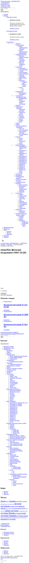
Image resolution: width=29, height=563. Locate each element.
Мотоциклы (7, 228)
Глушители (19, 174)
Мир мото (9, 234)
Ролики (21, 120)
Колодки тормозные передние (22, 60)
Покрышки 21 (23, 163)
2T (23, 88)
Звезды (21, 119)
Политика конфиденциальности (9, 557)
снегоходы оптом (8, 517)
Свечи (21, 87)
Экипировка (22, 208)
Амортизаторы (20, 45)
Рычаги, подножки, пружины (14, 368)
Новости (9, 231)
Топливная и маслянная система (21, 96)
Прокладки (19, 209)
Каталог (6, 15)
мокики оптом (14, 506)
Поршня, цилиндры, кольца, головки (21, 214)
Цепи (20, 121)
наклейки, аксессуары (22, 198)
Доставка (6, 541)
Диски (17, 123)
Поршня (21, 216)
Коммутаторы (22, 77)
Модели (9, 232)
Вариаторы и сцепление (19, 107)
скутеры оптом (22, 516)
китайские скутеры (21, 501)
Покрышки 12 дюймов (23, 151)
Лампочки (22, 80)
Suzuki (7, 501)
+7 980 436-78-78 (5, 2)
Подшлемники (23, 202)
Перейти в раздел (14, 28)
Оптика (18, 105)
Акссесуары (19, 193)
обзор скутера (11, 510)
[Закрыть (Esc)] (1, 560)
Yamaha (12, 501)
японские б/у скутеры (8, 519)
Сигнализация (23, 204)
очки (20, 200)
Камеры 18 (22, 168)
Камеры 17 (22, 167)
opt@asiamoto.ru (5, 4)
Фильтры (18, 183)
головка (21, 217)
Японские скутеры (12, 17)
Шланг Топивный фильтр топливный (22, 102)
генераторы (22, 68)
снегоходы (3, 517)
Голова (21, 138)
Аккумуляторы (23, 72)
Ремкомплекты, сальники (20, 177)
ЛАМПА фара (24, 82)
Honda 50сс (25, 222)
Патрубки (21, 191)
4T (23, 90)
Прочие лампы (24, 85)
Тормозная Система (21, 54)
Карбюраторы (23, 98)
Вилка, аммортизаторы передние (23, 48)
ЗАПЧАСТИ (10, 42)
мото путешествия (8, 508)
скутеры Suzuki (20, 513)
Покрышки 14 (23, 156)
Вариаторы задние (22, 112)
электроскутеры (24, 517)
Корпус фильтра (23, 184)
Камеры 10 (22, 164)
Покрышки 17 (23, 158)
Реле (20, 79)
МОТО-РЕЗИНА (20, 145)
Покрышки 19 (23, 161)
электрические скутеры (16, 517)
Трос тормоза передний (22, 132)
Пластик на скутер (22, 141)
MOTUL (18, 43)
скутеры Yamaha (8, 515)
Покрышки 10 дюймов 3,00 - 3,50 (23, 148)
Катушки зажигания (22, 75)
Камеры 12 (22, 165)
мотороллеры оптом (19, 508)
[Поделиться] (2, 560)
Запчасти (6, 535)
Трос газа (21, 128)
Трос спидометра (23, 130)
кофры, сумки (22, 195)
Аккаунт (6, 543)
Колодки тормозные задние (22, 64)
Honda (3, 501)
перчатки (21, 201)
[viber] (8, 6)
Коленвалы (19, 175)
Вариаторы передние (22, 110)
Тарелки (21, 116)
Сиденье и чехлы (20, 182)
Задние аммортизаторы (23, 51)
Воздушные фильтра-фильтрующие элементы (23, 188)
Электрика (19, 67)
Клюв (20, 143)
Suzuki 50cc (25, 223)
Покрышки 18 (23, 160)
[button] (5, 11)
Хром (20, 139)
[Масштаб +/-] (5, 560)
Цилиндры (22, 220)
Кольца (21, 219)
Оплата (6, 542)
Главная (6, 14)
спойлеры (21, 205)
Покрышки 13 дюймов (23, 154)
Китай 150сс (24, 225)
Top (2, 559)
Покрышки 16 (23, 157)
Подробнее (7, 310)
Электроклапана (23, 69)
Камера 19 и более (15, 420)
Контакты (6, 235)
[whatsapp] (3, 6)
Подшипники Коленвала (22, 93)
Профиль (6, 237)
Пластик (18, 136)
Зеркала (21, 194)
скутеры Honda (7, 513)
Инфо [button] (5, 230)
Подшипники (19, 91)
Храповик (22, 117)
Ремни (17, 124)
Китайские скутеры (12, 31)
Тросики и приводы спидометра (21, 126)
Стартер (21, 71)
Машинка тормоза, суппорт (23, 56)
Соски (21, 172)
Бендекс (21, 115)
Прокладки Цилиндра (22, 211)
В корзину (3, 293)
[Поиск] (2, 10)
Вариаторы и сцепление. (13, 389)
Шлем (20, 206)
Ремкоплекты (22, 53)
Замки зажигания (23, 73)
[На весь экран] (4, 560)
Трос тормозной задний (16, 445)
